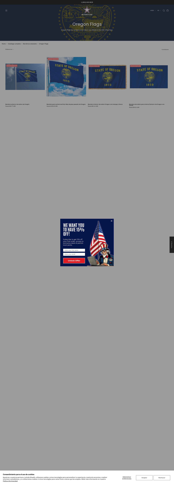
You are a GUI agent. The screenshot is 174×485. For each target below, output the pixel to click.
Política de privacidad (10, 481)
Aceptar (144, 478)
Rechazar (162, 478)
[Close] (111, 221)
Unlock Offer (74, 261)
